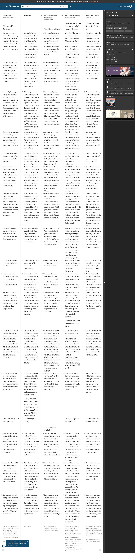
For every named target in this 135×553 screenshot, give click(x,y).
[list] (120, 58)
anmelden (115, 23)
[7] (34, 330)
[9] (37, 357)
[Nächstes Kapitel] (100, 550)
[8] (30, 343)
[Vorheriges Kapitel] (3, 550)
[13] (32, 513)
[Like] (107, 15)
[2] (35, 56)
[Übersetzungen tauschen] (21, 15)
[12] (33, 489)
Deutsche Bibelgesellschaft (9, 17)
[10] (30, 378)
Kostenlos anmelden (123, 6)
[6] (36, 273)
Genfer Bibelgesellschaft (70, 17)
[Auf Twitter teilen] (113, 15)
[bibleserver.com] (13, 6)
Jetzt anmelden (94, 1)
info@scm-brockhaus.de (95, 541)
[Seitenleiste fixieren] (104, 11)
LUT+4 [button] (64, 6)
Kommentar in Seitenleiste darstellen (118, 52)
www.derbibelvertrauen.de (51, 530)
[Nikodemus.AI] (3, 546)
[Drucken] (118, 15)
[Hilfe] (133, 15)
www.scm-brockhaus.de (92, 539)
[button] (133, 1)
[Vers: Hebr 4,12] (116, 12)
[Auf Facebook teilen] (110, 15)
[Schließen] (27, 541)
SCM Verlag (89, 17)
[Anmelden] (130, 6)
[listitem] (120, 55)
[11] (30, 435)
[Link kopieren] (115, 15)
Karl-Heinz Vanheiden (49, 19)
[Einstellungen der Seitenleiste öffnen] (130, 15)
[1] (26, 43)
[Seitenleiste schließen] (104, 282)
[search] (42, 6)
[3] (30, 86)
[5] (27, 121)
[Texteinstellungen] (70, 6)
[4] (35, 99)
